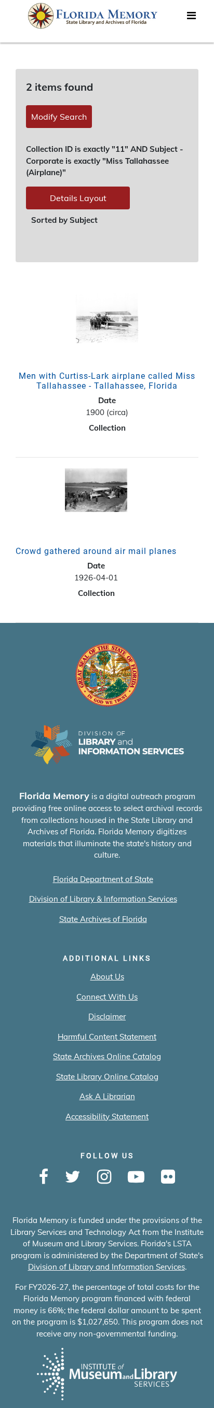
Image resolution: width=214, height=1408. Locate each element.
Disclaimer (107, 1016)
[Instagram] (104, 1177)
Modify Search (59, 116)
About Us (107, 977)
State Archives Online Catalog (107, 1056)
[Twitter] (73, 1177)
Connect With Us (107, 997)
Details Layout (78, 198)
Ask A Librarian (107, 1096)
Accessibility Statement (107, 1116)
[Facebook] (44, 1177)
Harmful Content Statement (107, 1037)
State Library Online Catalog (107, 1077)
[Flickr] (168, 1177)
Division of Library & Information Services (103, 899)
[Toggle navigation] (191, 18)
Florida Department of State (103, 879)
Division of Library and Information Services (106, 1267)
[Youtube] (136, 1177)
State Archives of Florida (103, 919)
